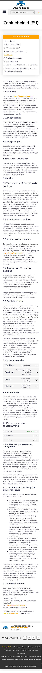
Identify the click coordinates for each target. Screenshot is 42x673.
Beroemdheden (27, 647)
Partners (23, 650)
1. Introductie (9, 41)
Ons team (7, 650)
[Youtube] (38, 638)
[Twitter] (29, 638)
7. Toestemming (11, 61)
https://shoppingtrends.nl (23, 96)
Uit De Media (21, 653)
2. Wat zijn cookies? (12, 44)
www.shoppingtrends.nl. (12, 666)
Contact (37, 647)
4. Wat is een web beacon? (15, 51)
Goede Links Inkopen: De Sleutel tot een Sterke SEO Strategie (21, 656)
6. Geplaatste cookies (13, 58)
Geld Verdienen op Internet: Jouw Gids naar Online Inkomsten (21, 659)
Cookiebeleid (6, 647)
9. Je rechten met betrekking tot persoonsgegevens (21, 68)
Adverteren (16, 647)
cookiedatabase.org (10, 613)
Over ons (16, 650)
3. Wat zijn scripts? (12, 48)
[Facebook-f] (25, 638)
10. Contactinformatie (13, 72)
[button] (4, 11)
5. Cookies (8, 55)
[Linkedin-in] (33, 638)
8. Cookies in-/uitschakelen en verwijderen (21, 65)
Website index (33, 650)
